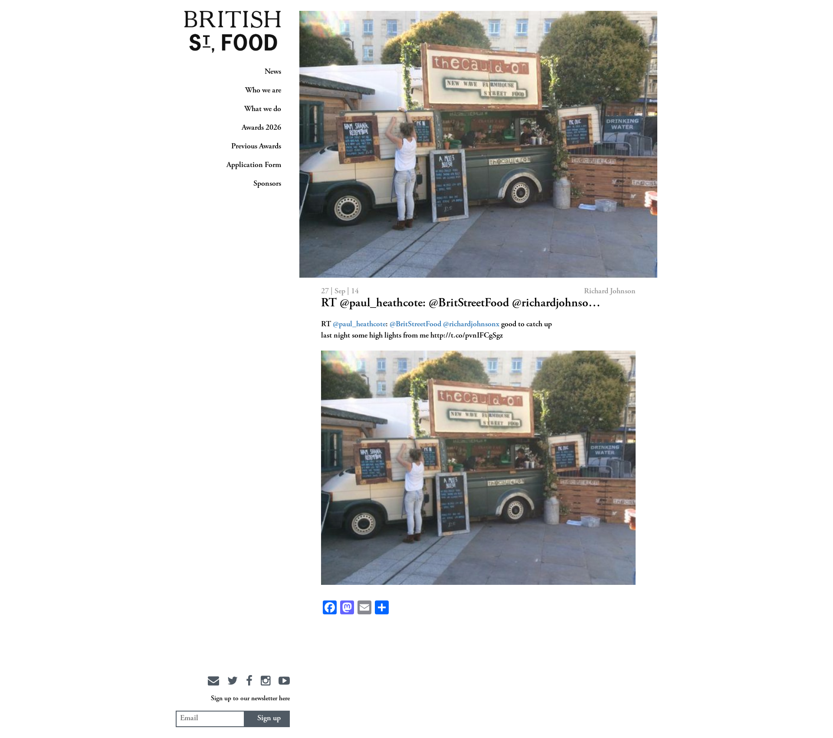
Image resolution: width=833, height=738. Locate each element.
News (273, 72)
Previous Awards (256, 147)
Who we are (263, 91)
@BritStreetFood (415, 324)
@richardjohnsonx (471, 324)
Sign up (269, 718)
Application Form (253, 165)
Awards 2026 (261, 128)
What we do (262, 109)
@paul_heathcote (359, 324)
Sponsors (267, 184)
